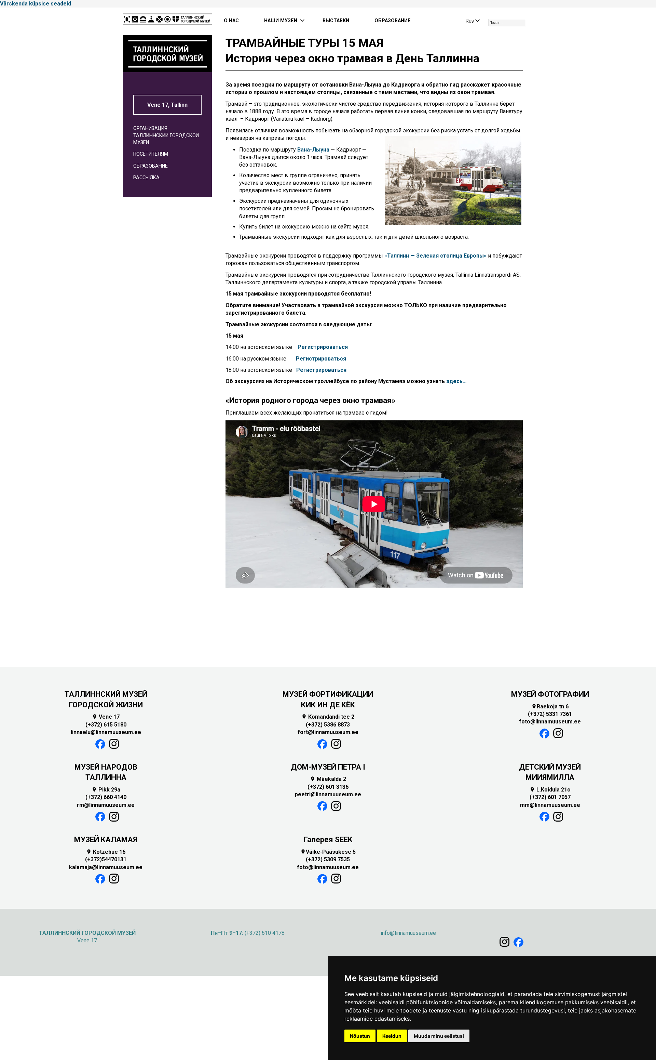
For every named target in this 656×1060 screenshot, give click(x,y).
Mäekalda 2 (328, 779)
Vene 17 (106, 717)
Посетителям (150, 154)
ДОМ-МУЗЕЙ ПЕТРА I (328, 767)
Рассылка (146, 178)
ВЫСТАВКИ (336, 21)
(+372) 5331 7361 (550, 714)
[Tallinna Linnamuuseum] (167, 21)
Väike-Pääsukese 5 (328, 852)
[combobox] (507, 22)
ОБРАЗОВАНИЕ (392, 21)
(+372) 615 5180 (105, 724)
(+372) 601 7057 (550, 797)
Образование (150, 166)
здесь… (456, 381)
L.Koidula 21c (550, 789)
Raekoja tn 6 (550, 706)
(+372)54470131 (105, 859)
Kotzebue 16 (105, 852)
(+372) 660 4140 (105, 797)
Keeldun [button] (391, 1036)
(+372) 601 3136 (328, 787)
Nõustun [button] (360, 1036)
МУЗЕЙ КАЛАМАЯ (105, 839)
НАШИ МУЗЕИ (280, 21)
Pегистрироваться (323, 347)
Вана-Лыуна (313, 149)
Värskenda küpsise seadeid (35, 3)
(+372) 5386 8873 (328, 724)
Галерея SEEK (328, 839)
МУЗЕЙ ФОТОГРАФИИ (550, 694)
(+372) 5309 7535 (328, 859)
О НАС (231, 21)
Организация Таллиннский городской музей (166, 135)
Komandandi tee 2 (327, 717)
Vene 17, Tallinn (167, 105)
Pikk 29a (106, 789)
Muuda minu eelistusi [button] (439, 1036)
